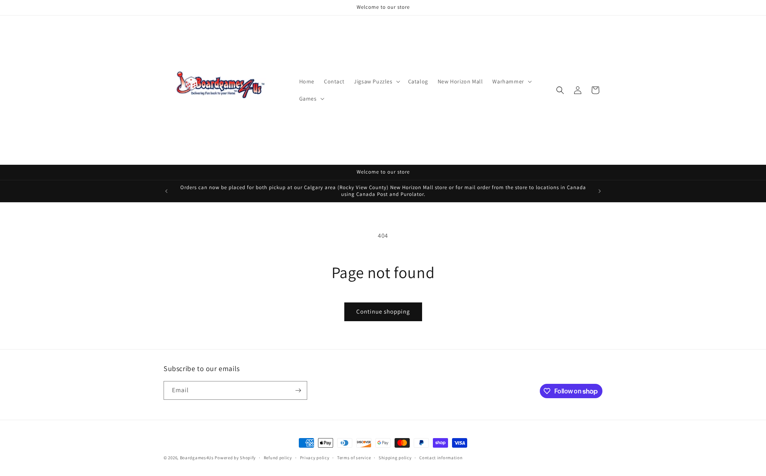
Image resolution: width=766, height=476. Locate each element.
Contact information (440, 457)
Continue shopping (383, 311)
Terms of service (354, 457)
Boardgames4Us (197, 457)
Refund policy (278, 457)
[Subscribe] (298, 390)
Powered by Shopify (235, 457)
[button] (376, 81)
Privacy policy (315, 457)
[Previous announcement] (166, 191)
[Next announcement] (599, 191)
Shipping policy (395, 457)
